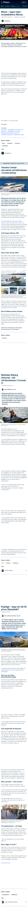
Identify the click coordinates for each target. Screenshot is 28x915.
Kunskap (13, 6)
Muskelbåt (9, 143)
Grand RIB (3, 224)
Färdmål (7, 6)
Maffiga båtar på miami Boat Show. (10, 133)
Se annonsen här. (5, 863)
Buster (20, 221)
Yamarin (3, 222)
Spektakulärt (5, 145)
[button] (25, 278)
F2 (2, 563)
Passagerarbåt (5, 894)
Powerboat (17, 143)
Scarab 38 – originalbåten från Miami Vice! (12, 129)
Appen (18, 6)
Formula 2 (8, 563)
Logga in (24, 2)
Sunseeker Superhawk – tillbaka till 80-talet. (12, 134)
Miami (3, 143)
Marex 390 (16, 236)
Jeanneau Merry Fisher (16, 222)
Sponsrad (4, 338)
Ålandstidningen (5, 670)
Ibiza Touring (8, 304)
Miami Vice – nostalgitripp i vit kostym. (11, 131)
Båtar (2, 6)
